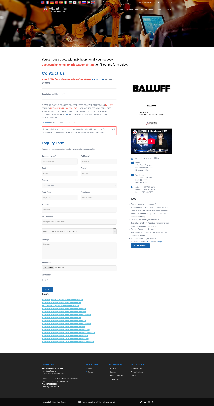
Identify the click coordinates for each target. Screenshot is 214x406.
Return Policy (114, 379)
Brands (130, 9)
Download (46, 122)
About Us (139, 9)
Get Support (150, 9)
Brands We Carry (137, 368)
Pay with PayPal (140, 246)
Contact (167, 9)
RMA (159, 9)
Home (121, 9)
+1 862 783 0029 (166, 2)
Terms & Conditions (116, 376)
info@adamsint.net (148, 2)
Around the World (137, 372)
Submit (47, 289)
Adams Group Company (59, 402)
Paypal (133, 376)
